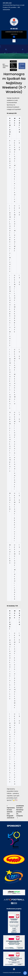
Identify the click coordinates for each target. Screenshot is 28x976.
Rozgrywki (13, 70)
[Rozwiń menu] (14, 40)
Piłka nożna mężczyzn (13, 65)
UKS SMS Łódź (7, 3)
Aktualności (14, 61)
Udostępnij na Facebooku (22, 65)
